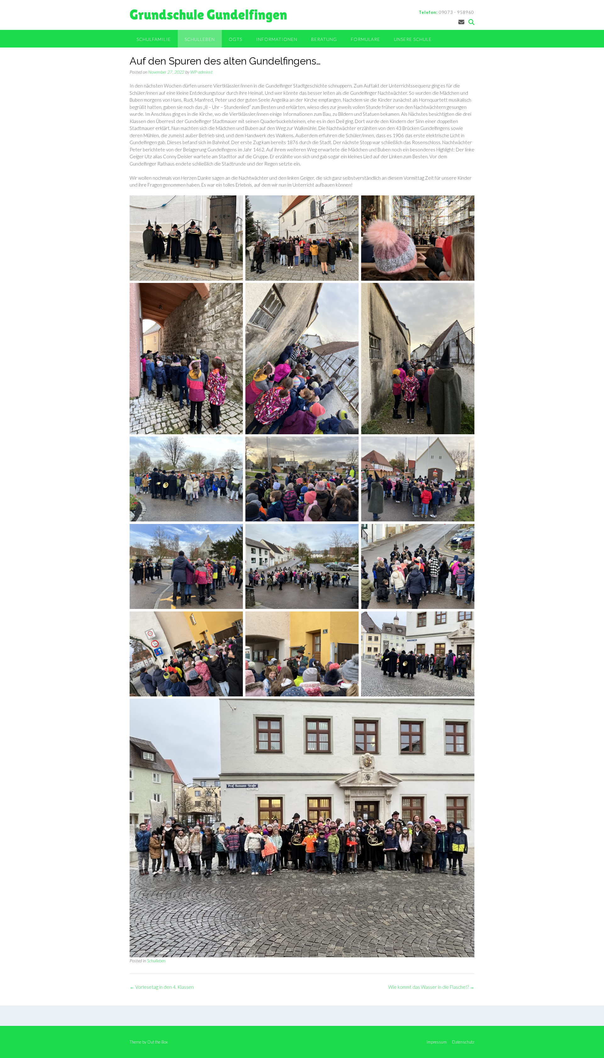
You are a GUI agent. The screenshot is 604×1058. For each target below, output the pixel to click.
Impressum (437, 1042)
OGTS (235, 39)
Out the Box (157, 1041)
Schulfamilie (154, 39)
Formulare (365, 39)
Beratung (324, 39)
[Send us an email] (461, 21)
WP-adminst (201, 72)
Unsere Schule (413, 39)
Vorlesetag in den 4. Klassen (162, 987)
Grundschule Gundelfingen (208, 15)
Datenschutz (463, 1042)
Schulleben (200, 39)
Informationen (276, 39)
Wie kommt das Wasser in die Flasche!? (431, 987)
